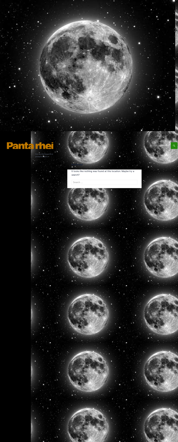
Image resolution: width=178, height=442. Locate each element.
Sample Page (164, 146)
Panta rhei (29, 145)
